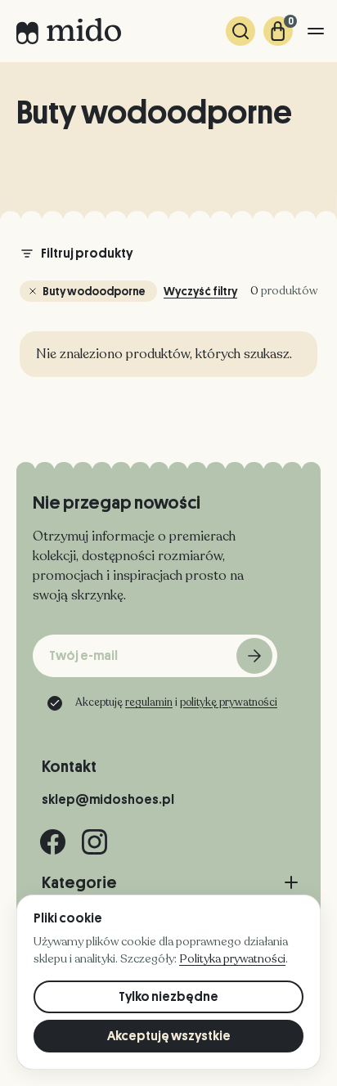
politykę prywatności (228, 702)
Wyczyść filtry (200, 291)
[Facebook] (52, 842)
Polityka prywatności (232, 959)
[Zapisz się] (254, 656)
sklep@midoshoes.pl (108, 799)
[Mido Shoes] (68, 31)
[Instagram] (94, 842)
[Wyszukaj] (240, 31)
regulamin (149, 702)
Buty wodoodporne (94, 291)
